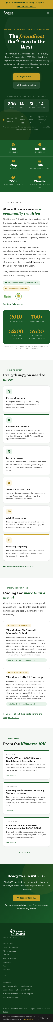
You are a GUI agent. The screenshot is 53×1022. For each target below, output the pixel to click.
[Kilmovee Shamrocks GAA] (18, 296)
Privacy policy (27, 1019)
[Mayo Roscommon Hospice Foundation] (8, 296)
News (5, 966)
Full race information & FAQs (19, 566)
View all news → (26, 852)
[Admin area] (5, 976)
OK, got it (44, 1018)
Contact (6, 970)
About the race (9, 951)
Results (6, 955)
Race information (28, 85)
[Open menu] (48, 13)
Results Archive (9, 958)
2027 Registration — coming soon (17, 986)
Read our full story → (13, 304)
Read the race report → (26, 6)
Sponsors (7, 962)
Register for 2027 (28, 76)
